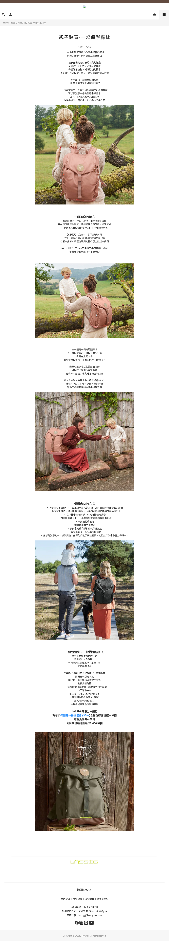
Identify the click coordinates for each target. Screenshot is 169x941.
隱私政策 (77, 898)
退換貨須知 (102, 898)
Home (6, 22)
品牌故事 (65, 898)
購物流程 (89, 898)
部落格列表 (16, 22)
